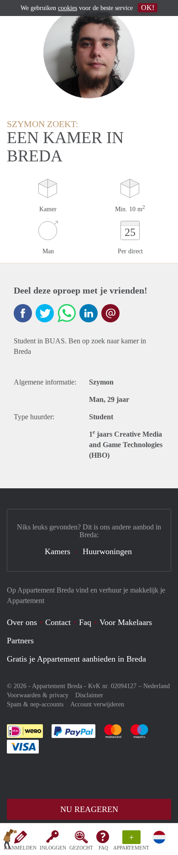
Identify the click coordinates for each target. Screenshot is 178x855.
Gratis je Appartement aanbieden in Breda (76, 658)
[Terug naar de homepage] (10, 840)
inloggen (53, 847)
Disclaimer (89, 695)
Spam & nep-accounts (35, 704)
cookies (67, 8)
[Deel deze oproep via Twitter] (45, 313)
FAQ (103, 847)
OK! (147, 7)
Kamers (57, 551)
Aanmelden (20, 847)
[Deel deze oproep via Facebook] (23, 313)
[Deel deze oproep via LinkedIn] (88, 313)
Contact (58, 622)
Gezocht (81, 847)
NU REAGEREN (89, 809)
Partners (20, 640)
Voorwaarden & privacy (37, 695)
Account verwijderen (97, 704)
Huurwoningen (107, 551)
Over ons (22, 622)
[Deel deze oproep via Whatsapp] (67, 313)
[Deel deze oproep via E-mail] (110, 313)
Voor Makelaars (125, 622)
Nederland (156, 686)
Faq (85, 622)
